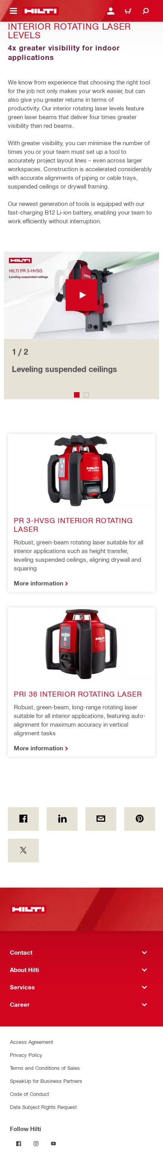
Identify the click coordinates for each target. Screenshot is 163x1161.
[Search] (145, 11)
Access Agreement (31, 1042)
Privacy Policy (26, 1055)
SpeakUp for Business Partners (46, 1081)
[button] (81, 295)
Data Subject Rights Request (43, 1107)
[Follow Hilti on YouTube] (53, 1143)
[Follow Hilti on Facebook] (18, 1143)
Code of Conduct (29, 1094)
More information (38, 583)
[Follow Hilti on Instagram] (36, 1143)
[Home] (40, 11)
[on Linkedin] (62, 819)
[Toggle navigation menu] (13, 11)
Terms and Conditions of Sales (45, 1068)
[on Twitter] (23, 850)
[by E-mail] (100, 819)
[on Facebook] (23, 819)
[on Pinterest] (139, 819)
